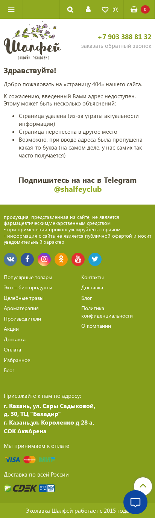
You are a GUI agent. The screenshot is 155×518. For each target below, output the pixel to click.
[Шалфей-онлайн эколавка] (32, 41)
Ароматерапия (21, 308)
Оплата (12, 349)
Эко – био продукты (28, 287)
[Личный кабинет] (88, 9)
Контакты (92, 277)
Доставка (15, 339)
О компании (96, 325)
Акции (11, 328)
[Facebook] (27, 259)
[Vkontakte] (10, 259)
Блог (9, 370)
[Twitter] (95, 259)
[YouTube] (78, 259)
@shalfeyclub (78, 188)
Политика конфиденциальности (107, 311)
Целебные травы (24, 297)
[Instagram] (44, 259)
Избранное (17, 360)
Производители (22, 318)
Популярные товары (28, 277)
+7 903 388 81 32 (124, 36)
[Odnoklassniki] (61, 259)
